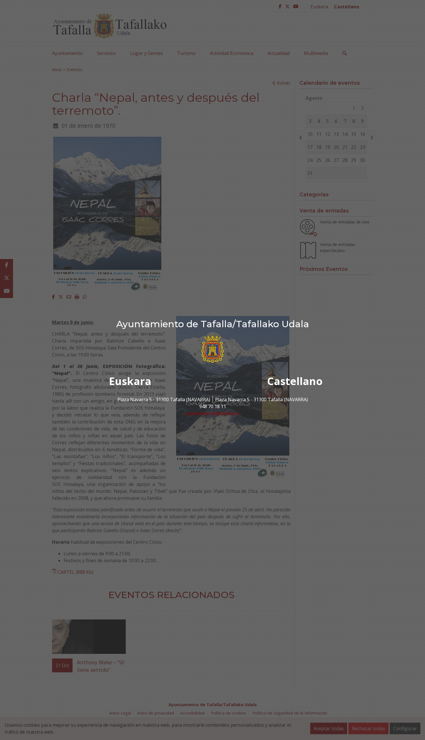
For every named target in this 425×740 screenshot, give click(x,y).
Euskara (130, 381)
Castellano (295, 381)
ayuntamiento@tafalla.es (212, 413)
